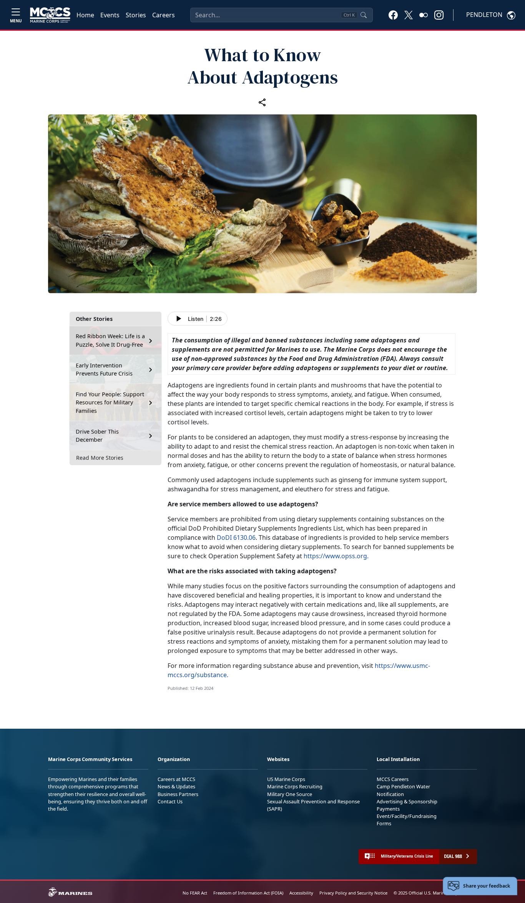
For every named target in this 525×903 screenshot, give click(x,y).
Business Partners (178, 794)
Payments (388, 808)
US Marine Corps (286, 779)
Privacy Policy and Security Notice (353, 893)
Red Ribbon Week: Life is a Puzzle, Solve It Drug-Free (110, 341)
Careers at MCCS (176, 779)
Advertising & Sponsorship (407, 801)
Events (110, 15)
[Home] (50, 15)
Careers (163, 15)
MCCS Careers (393, 779)
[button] (393, 14)
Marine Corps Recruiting (294, 786)
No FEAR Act (195, 893)
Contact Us (170, 801)
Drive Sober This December (97, 436)
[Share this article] (262, 102)
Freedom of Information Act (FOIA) (248, 893)
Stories (136, 15)
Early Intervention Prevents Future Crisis (104, 369)
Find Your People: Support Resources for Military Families (110, 402)
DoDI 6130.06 (236, 537)
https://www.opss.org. (336, 556)
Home (85, 15)
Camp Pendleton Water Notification (403, 790)
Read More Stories (99, 458)
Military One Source (289, 794)
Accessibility (301, 893)
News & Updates (176, 786)
